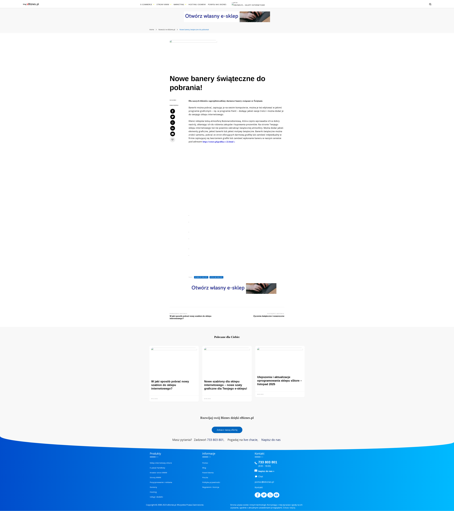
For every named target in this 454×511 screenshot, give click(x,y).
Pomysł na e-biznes (217, 4)
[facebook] (258, 495)
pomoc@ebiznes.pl (264, 481)
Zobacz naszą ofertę (227, 429)
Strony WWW (163, 4)
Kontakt (259, 487)
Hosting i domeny (197, 4)
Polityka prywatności (211, 482)
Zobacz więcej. (289, 507)
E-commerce (146, 4)
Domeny (153, 487)
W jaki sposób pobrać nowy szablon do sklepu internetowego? (170, 385)
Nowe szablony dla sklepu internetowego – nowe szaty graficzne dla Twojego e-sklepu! (225, 385)
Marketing (179, 4)
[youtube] (276, 495)
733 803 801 (215, 440)
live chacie (250, 440)
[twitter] (264, 495)
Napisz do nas (271, 440)
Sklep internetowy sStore (161, 463)
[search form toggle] (430, 4)
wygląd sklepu (216, 277)
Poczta (205, 477)
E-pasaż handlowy (157, 468)
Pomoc (205, 463)
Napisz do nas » (266, 471)
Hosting (153, 492)
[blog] (270, 495)
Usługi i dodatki (156, 497)
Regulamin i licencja (210, 487)
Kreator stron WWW (158, 472)
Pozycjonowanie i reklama (161, 482)
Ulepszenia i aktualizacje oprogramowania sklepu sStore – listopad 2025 (279, 380)
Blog (204, 468)
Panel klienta (208, 472)
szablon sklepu (201, 277)
